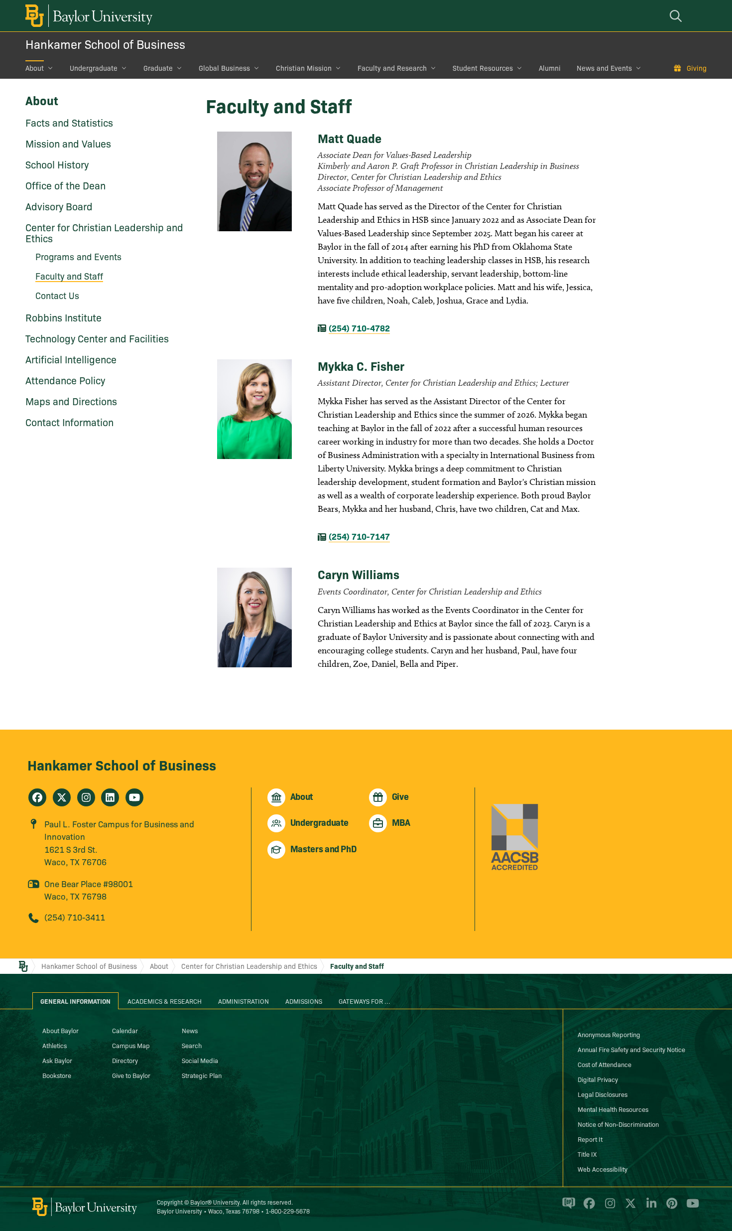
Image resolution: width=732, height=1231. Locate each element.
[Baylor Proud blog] (567, 1207)
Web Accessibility (602, 1168)
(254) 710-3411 (74, 917)
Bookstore (56, 1075)
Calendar (125, 1030)
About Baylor (60, 1030)
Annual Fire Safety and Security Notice (631, 1049)
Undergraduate (94, 68)
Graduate (158, 68)
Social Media (200, 1060)
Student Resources (483, 68)
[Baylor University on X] (628, 1207)
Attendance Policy (65, 380)
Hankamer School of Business (105, 43)
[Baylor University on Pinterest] (670, 1207)
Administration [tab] (243, 1000)
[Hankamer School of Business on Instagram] (86, 797)
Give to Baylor (131, 1075)
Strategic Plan (202, 1075)
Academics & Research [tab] (164, 1000)
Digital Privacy (598, 1079)
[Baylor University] (87, 15)
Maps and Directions (71, 401)
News (190, 1030)
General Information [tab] (75, 1000)
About (34, 68)
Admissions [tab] (303, 1000)
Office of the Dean (65, 185)
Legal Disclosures (602, 1093)
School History (57, 164)
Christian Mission (304, 68)
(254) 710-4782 (359, 327)
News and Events (604, 68)
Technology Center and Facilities (97, 338)
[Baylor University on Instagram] (608, 1207)
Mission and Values (68, 143)
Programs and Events (78, 256)
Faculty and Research (392, 68)
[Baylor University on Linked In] (649, 1207)
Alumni (550, 68)
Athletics (54, 1045)
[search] (677, 15)
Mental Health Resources (613, 1108)
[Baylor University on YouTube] (690, 1207)
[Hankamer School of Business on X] (62, 797)
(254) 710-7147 (359, 536)
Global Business (224, 68)
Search (192, 1045)
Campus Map (131, 1045)
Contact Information (69, 422)
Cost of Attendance (604, 1064)
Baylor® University (215, 1202)
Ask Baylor (57, 1060)
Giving (697, 68)
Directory (125, 1060)
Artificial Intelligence (71, 359)
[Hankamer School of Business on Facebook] (37, 797)
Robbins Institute (63, 317)
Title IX (587, 1153)
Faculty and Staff (357, 966)
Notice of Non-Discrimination (618, 1123)
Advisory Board (59, 206)
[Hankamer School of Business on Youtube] (134, 797)
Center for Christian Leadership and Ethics (104, 232)
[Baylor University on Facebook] (587, 1207)
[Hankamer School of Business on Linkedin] (110, 797)
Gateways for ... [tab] (364, 1000)
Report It (590, 1138)
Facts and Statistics (69, 122)
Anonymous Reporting (609, 1034)
